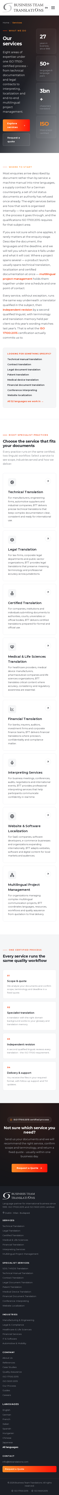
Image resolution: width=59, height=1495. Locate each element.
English (6, 1410)
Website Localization (14, 1305)
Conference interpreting (22, 390)
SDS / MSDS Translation (15, 1268)
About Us (7, 1358)
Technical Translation (13, 1226)
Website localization (19, 395)
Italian (6, 1424)
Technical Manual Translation (18, 1273)
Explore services (12, 125)
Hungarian (8, 1433)
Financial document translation (26, 385)
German (7, 1414)
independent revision (17, 309)
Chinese (7, 1438)
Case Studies (10, 1367)
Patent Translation (12, 1287)
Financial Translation (13, 1244)
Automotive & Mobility (14, 1343)
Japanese (8, 1442)
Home (6, 22)
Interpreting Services (14, 1249)
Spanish (7, 1428)
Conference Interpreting (16, 1301)
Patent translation (18, 374)
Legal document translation (23, 369)
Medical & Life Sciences (15, 1240)
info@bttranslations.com (15, 1461)
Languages (11, 1404)
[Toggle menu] (53, 7)
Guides (6, 1390)
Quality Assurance (12, 1372)
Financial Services (12, 1334)
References (9, 1362)
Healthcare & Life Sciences (17, 1329)
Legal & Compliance (13, 1325)
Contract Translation (13, 1277)
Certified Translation (13, 1235)
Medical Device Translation (17, 1291)
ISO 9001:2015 (10, 1381)
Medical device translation (23, 379)
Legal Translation (11, 1230)
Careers (7, 1395)
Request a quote (13, 139)
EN (46, 7)
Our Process (9, 1386)
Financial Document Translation (19, 1296)
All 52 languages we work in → (25, 401)
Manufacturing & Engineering (18, 1320)
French (6, 1419)
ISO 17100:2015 (11, 1376)
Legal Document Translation (18, 1282)
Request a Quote (27, 1167)
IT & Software (10, 1338)
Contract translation (19, 364)
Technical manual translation (24, 359)
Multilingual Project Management (20, 1254)
